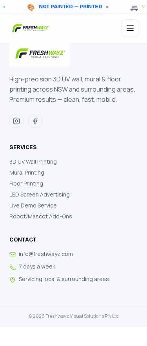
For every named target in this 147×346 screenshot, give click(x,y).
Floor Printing (26, 183)
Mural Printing (26, 172)
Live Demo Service (33, 205)
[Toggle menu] (130, 28)
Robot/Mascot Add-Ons (40, 216)
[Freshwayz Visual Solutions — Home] (30, 28)
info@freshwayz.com (46, 254)
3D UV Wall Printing (33, 161)
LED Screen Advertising (39, 194)
